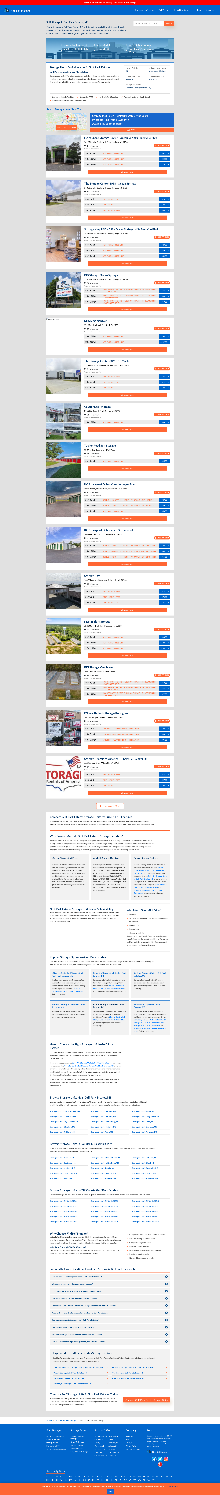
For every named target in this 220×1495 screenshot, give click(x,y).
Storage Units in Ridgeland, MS (145, 1178)
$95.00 (165, 336)
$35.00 (165, 210)
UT (125, 1480)
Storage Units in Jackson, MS (62, 1158)
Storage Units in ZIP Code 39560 (104, 1216)
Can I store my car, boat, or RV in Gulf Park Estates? (73, 1327)
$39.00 (165, 505)
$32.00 (165, 153)
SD (112, 1480)
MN (153, 1476)
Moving (129, 1443)
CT (75, 1476)
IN (116, 1476)
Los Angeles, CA (101, 1436)
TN (116, 1480)
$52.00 (165, 159)
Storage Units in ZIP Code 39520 (145, 1222)
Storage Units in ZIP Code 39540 (145, 1201)
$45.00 (165, 461)
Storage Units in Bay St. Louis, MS (64, 1122)
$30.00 (165, 729)
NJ (61, 1480)
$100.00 (164, 643)
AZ (61, 1476)
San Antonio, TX (101, 1456)
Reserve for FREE (104, 45)
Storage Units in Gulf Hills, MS (103, 1111)
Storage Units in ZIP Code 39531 (145, 1206)
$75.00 (165, 740)
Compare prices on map (66, 127)
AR (57, 1476)
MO (157, 1476)
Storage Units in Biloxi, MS (143, 1111)
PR (98, 1480)
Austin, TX (112, 1456)
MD (139, 1476)
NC (171, 1476)
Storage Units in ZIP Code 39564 (63, 1201)
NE (52, 1480)
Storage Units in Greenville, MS (145, 1168)
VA (130, 1480)
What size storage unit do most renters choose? (72, 1284)
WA (139, 1480)
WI (144, 1480)
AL (52, 1476)
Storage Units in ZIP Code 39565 (63, 1206)
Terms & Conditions (133, 1449)
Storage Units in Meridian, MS (103, 1127)
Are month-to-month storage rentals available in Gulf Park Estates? (80, 1313)
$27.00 (165, 780)
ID (107, 1476)
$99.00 (165, 694)
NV (70, 1480)
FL (88, 1476)
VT (134, 1480)
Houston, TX (113, 1443)
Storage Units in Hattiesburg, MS (105, 1122)
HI (98, 1476)
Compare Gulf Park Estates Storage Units (146, 1400)
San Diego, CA (114, 1452)
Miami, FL (98, 1443)
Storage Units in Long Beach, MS (145, 1116)
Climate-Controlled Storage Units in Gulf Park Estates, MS (149, 870)
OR (89, 1480)
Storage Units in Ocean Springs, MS (65, 1111)
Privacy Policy (131, 1446)
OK (84, 1480)
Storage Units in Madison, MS (103, 1178)
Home (49, 1420)
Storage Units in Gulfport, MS (103, 1116)
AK (47, 1476)
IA (102, 1476)
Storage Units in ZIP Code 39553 (104, 1201)
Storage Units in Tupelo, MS (102, 1168)
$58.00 (165, 296)
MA (134, 1476)
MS (162, 1476)
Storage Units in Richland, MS (62, 1132)
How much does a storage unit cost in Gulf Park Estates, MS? (77, 1277)
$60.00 (165, 637)
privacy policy (172, 1486)
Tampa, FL (98, 1452)
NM (66, 1480)
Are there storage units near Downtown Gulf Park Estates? (77, 1334)
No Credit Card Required (140, 45)
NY (75, 1480)
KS (121, 1476)
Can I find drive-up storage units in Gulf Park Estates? (74, 1298)
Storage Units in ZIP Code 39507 (104, 1211)
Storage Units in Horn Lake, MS (104, 1173)
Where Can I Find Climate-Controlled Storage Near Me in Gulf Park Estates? (84, 1305)
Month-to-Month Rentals (76, 49)
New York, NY (114, 1436)
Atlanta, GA (113, 1446)
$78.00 (165, 597)
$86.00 (165, 602)
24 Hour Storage (76, 1445)
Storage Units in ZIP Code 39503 (63, 1216)
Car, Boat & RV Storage (79, 1452)
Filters (133, 130)
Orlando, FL (113, 1449)
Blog (199, 10)
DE (84, 1476)
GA (93, 1476)
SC (107, 1480)
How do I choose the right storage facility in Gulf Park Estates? (78, 1342)
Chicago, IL (99, 1439)
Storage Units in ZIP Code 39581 (63, 1211)
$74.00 (165, 591)
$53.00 (165, 164)
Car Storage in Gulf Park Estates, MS (148, 1020)
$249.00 (164, 342)
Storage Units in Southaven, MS (63, 1163)
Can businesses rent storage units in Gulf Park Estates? (75, 1320)
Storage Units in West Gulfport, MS (106, 1158)
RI (102, 1480)
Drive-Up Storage (77, 1442)
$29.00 (165, 205)
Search (168, 23)
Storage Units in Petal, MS (143, 1122)
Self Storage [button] (164, 10)
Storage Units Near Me (144, 10)
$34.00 (165, 256)
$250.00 (164, 648)
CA (66, 1476)
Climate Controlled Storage (77, 1437)
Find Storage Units (53, 1439)
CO (70, 1476)
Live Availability (103, 49)
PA (93, 1480)
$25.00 (165, 199)
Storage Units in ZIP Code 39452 (63, 1222)
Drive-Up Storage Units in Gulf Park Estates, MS (92, 1063)
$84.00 (165, 688)
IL (111, 1476)
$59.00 (165, 683)
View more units (127, 172)
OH (79, 1480)
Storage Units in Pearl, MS (102, 1132)
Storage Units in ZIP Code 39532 (104, 1206)
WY (153, 1480)
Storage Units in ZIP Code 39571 (145, 1216)
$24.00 (165, 774)
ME (144, 1476)
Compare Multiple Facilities (76, 45)
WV (148, 1480)
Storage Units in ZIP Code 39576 (104, 1222)
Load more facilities (111, 806)
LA (130, 1476)
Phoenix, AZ (99, 1446)
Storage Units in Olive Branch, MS (64, 1173)
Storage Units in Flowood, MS (144, 1132)
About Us (210, 10)
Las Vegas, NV (100, 1449)
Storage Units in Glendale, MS (62, 1127)
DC (79, 1476)
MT (167, 1476)
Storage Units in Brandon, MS (144, 1127)
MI (148, 1476)
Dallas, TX (112, 1439)
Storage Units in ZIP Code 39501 (145, 1211)
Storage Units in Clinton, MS (144, 1173)
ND (47, 1480)
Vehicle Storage (76, 1448)
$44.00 (165, 290)
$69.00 (165, 302)
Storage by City (52, 1443)
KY (125, 1476)
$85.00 (165, 422)
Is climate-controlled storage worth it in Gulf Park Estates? (77, 1291)
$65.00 (165, 557)
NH (57, 1480)
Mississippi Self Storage (66, 1420)
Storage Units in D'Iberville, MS (63, 1116)
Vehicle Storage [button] (184, 10)
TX (121, 1480)
